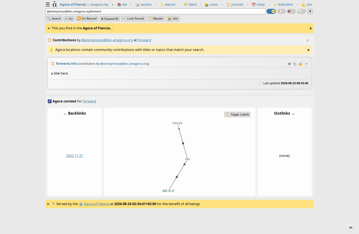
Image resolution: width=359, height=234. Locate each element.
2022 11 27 (74, 155)
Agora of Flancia (96, 204)
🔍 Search (54, 18)
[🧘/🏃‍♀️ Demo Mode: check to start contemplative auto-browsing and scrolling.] (281, 11)
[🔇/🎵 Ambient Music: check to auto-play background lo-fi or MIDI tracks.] (291, 11)
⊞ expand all (109, 18)
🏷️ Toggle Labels (237, 114)
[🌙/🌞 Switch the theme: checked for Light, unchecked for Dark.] (271, 11)
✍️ (300, 63)
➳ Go (69, 18)
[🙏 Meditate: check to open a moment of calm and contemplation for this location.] (301, 11)
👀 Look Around (133, 18)
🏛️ (81, 204)
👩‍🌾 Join (173, 18)
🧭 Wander (155, 18)
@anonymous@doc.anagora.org (107, 40)
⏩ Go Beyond (87, 18)
